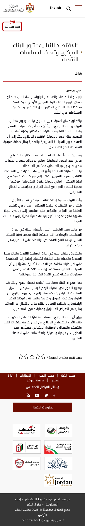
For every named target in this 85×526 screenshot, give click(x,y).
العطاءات (25, 375)
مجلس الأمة (68, 375)
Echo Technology (33, 520)
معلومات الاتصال (42, 407)
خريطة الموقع (35, 380)
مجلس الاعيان (46, 375)
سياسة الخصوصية (59, 499)
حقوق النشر (34, 504)
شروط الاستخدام (34, 499)
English (55, 7)
